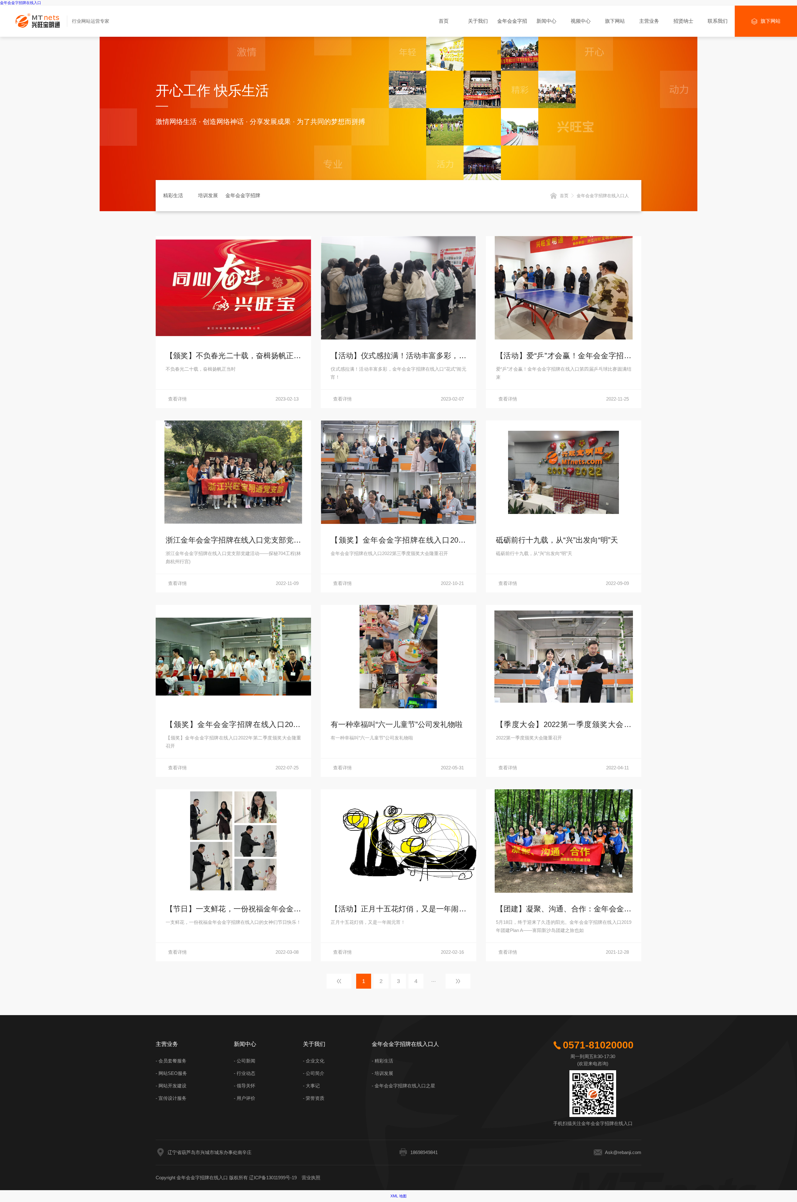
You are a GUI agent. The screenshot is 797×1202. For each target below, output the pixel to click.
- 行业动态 (244, 1073)
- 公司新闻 (244, 1060)
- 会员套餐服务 (171, 1060)
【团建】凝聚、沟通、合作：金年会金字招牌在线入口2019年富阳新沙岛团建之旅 (563, 910)
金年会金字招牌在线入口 (20, 3)
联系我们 (718, 21)
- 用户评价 (244, 1098)
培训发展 (208, 195)
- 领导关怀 (244, 1085)
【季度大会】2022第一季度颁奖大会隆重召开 (563, 725)
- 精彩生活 (382, 1060)
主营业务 (649, 21)
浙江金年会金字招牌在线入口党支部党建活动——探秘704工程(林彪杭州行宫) (233, 541)
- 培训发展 (382, 1073)
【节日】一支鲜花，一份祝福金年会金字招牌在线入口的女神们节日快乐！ (233, 910)
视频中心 (581, 21)
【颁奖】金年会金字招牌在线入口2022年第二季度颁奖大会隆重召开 (233, 725)
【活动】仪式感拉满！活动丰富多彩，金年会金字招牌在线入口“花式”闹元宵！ (398, 356)
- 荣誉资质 (313, 1098)
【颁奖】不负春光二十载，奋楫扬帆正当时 (233, 356)
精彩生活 (173, 195)
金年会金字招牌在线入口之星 (242, 202)
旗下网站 (615, 21)
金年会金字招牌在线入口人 (512, 27)
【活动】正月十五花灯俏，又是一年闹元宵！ (398, 910)
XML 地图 (398, 1196)
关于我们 (478, 21)
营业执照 (311, 1177)
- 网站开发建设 (171, 1085)
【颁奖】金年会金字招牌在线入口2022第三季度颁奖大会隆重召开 (398, 541)
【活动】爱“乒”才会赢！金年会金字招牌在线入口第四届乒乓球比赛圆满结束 (563, 356)
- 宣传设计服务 (171, 1098)
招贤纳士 (683, 21)
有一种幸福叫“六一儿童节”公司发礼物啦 (397, 724)
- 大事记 (311, 1085)
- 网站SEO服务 (171, 1073)
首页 (444, 21)
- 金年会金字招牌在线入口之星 (403, 1085)
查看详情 (233, 398)
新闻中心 (546, 21)
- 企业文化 (313, 1060)
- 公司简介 (313, 1073)
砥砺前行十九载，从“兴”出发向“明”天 (557, 540)
